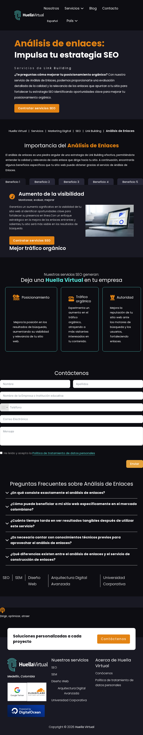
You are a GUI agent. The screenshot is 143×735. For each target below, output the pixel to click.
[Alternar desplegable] (82, 8)
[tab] (13, 181)
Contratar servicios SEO (37, 108)
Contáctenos (113, 639)
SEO (78, 131)
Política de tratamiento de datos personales (63, 453)
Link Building (93, 131)
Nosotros (51, 8)
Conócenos (104, 673)
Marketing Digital (59, 131)
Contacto (110, 8)
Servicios (72, 8)
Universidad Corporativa (114, 581)
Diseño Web (34, 581)
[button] (71, 492)
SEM (18, 577)
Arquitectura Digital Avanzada (69, 581)
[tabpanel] (71, 221)
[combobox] (4, 407)
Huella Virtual (18, 131)
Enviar (134, 464)
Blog (93, 8)
